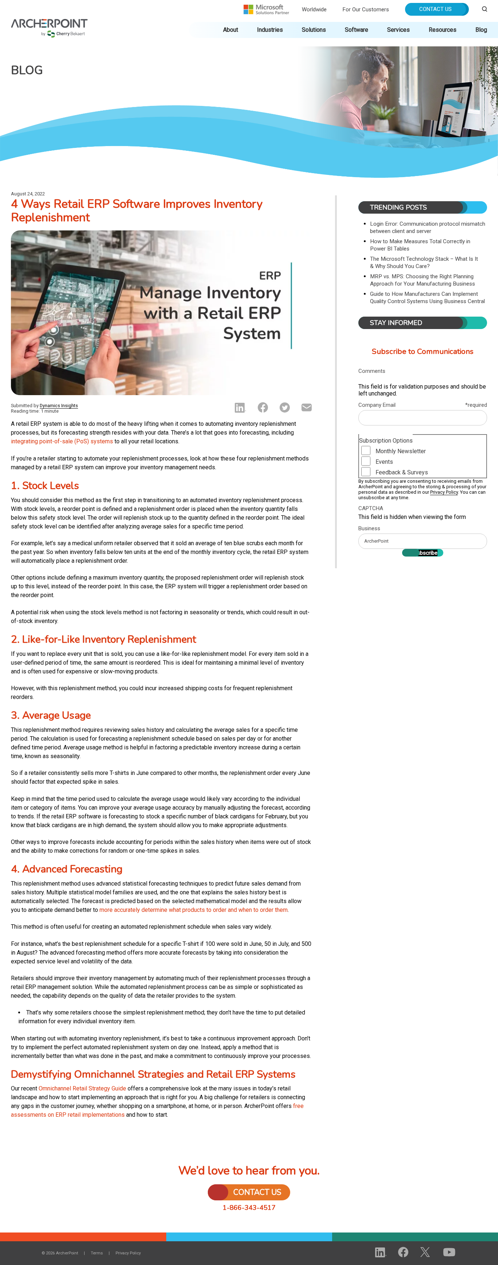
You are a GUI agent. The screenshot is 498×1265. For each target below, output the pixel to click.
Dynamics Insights (59, 405)
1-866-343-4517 (249, 1207)
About (230, 29)
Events (384, 461)
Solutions (314, 29)
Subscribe (425, 553)
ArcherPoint (49, 22)
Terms (97, 1253)
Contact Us (435, 9)
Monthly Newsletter (401, 451)
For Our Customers (366, 9)
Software (356, 29)
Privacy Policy (444, 492)
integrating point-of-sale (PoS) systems (62, 441)
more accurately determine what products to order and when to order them (194, 909)
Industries (270, 29)
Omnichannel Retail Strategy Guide (82, 1088)
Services (398, 29)
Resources (442, 29)
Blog (481, 29)
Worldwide (314, 9)
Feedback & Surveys (402, 472)
